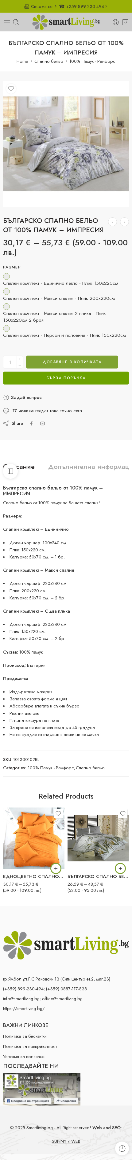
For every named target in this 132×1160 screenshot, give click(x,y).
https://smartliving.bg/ (24, 1008)
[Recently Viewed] (122, 1148)
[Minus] (20, 365)
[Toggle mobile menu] (7, 22)
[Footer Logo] (66, 944)
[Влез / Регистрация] (115, 22)
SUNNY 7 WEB (66, 1141)
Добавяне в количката (72, 362)
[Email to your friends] (42, 423)
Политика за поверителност (30, 1046)
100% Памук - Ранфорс (92, 61)
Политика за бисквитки (25, 1036)
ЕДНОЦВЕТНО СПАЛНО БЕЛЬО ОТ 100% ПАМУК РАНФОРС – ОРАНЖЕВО (33, 876)
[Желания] (11, 89)
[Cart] (125, 22)
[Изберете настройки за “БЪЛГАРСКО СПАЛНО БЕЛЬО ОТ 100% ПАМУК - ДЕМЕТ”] (120, 868)
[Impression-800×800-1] (66, 144)
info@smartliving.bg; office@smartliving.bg (43, 998)
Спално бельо (48, 61)
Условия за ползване (24, 1056)
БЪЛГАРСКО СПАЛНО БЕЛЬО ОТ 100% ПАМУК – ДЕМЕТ (98, 876)
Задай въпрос (25, 397)
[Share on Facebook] (31, 423)
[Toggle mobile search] (16, 22)
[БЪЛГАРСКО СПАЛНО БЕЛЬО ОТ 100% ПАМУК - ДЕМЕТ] (98, 838)
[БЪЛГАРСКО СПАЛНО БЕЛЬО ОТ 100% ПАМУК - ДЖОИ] (112, 221)
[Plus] (20, 359)
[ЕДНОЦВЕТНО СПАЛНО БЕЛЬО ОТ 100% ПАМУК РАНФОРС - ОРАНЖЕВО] (33, 838)
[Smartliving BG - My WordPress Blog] (66, 22)
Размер (12, 267)
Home (22, 61)
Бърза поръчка (66, 378)
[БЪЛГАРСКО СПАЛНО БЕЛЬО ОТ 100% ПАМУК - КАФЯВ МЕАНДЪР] (124, 221)
